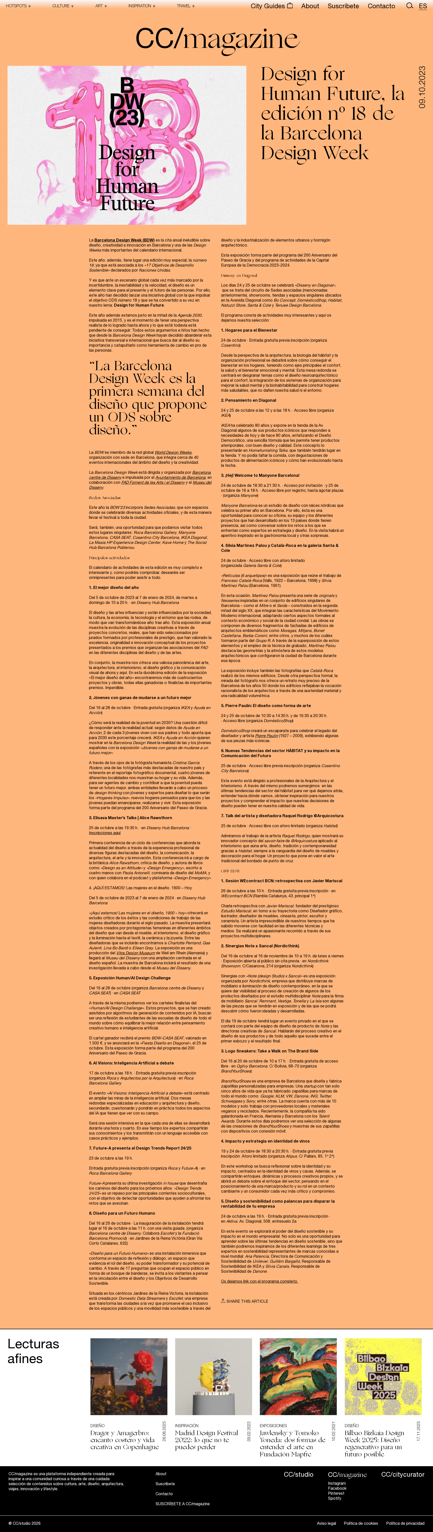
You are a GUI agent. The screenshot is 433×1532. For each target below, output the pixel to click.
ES (423, 7)
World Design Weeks (173, 453)
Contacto (381, 7)
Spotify (334, 1499)
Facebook (337, 1489)
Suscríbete (343, 7)
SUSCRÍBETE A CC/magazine (183, 1504)
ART (99, 7)
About (310, 7)
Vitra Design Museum (135, 954)
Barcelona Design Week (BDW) (124, 241)
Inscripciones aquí (105, 833)
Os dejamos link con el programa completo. (259, 1282)
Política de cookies (361, 1524)
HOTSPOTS (16, 7)
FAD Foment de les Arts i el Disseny (153, 483)
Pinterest (336, 1494)
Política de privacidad (405, 1524)
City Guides (269, 7)
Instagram (337, 1484)
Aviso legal (326, 1524)
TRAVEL (183, 7)
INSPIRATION (140, 7)
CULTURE (60, 7)
